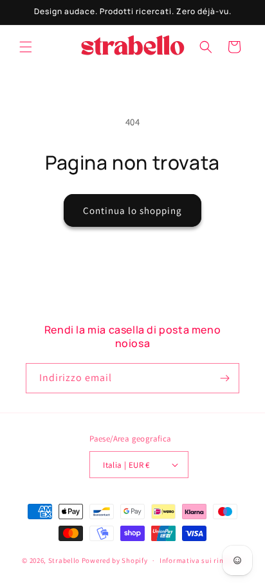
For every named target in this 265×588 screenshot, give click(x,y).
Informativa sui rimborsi (201, 560)
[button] (26, 47)
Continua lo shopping (132, 210)
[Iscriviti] (224, 378)
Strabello (64, 560)
